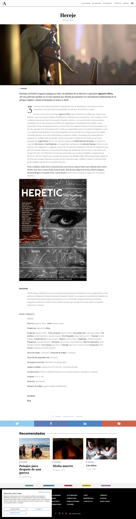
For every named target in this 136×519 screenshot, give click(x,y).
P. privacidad (55, 504)
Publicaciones (73, 501)
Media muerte (63, 466)
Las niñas (91, 465)
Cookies (70, 504)
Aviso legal (105, 501)
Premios (103, 495)
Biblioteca (54, 501)
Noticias (29, 485)
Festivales (105, 485)
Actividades (96, 3)
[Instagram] (60, 514)
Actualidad (107, 3)
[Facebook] (56, 514)
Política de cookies (44, 492)
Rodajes (24, 88)
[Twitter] (63, 514)
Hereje (58, 416)
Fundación (71, 498)
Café (85, 495)
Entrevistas (49, 485)
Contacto (117, 3)
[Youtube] (66, 514)
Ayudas (103, 498)
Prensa (126, 3)
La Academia (85, 3)
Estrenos (87, 485)
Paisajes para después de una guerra (30, 469)
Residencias (88, 498)
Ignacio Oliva (68, 416)
